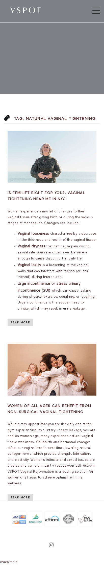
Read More (20, 322)
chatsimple (8, 562)
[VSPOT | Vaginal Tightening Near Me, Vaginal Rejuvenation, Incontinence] (25, 9)
